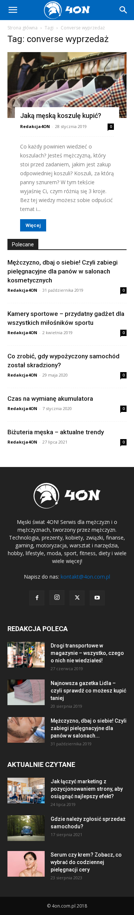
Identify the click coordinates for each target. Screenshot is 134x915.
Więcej (33, 225)
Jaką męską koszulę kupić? (60, 115)
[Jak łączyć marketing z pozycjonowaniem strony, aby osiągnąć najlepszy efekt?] (26, 790)
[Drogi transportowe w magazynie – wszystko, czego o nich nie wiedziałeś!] (26, 655)
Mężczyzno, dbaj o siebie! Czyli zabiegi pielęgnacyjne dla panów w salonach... (89, 728)
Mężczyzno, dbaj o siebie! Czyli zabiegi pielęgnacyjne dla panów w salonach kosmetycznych (62, 271)
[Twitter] (77, 598)
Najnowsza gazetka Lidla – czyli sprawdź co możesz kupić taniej (88, 690)
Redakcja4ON (35, 126)
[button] (123, 10)
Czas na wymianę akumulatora (50, 398)
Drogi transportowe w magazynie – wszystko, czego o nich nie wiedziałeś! (87, 653)
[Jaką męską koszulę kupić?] (67, 85)
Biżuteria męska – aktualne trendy (55, 432)
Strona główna (22, 28)
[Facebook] (36, 598)
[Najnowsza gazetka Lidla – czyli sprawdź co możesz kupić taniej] (26, 692)
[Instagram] (57, 597)
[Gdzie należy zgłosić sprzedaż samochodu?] (26, 828)
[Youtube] (97, 598)
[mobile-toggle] (13, 10)
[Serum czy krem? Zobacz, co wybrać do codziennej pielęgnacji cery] (26, 864)
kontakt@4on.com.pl (85, 576)
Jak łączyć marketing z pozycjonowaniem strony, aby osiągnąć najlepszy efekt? (87, 788)
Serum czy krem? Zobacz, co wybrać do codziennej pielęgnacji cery (86, 862)
